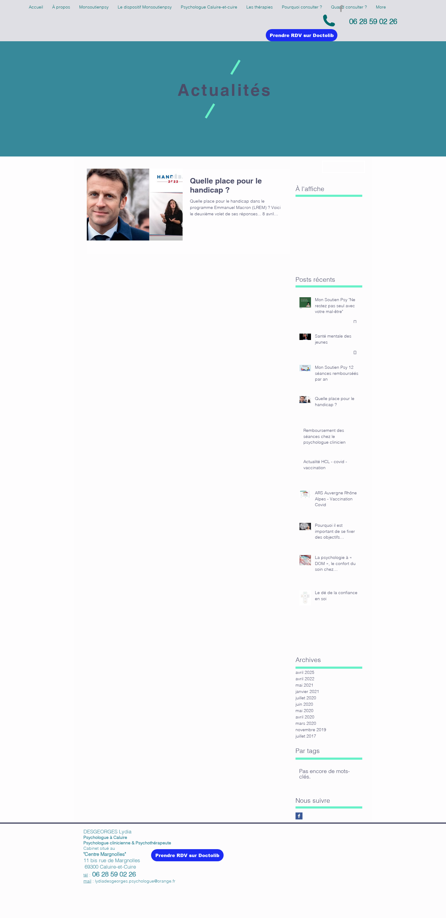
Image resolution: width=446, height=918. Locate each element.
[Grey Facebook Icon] (341, 8)
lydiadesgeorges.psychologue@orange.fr (135, 881)
